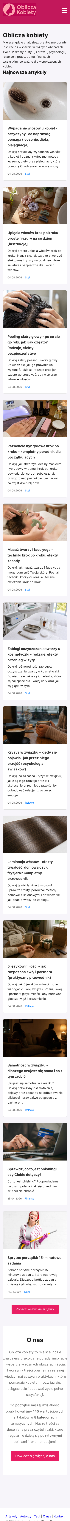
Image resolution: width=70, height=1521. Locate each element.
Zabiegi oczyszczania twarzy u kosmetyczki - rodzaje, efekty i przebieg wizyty (33, 654)
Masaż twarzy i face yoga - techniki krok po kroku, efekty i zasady (33, 555)
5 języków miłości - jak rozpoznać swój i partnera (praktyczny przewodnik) (29, 972)
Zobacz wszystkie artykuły (35, 1309)
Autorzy (25, 1516)
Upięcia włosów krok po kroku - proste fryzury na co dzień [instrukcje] (34, 238)
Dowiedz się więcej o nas (35, 1456)
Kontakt (59, 1516)
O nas (47, 1516)
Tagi (37, 1516)
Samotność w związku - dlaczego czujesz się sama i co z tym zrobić (35, 1071)
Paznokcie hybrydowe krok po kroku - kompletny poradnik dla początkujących (34, 451)
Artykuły (11, 1516)
